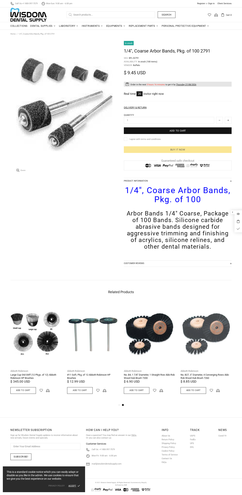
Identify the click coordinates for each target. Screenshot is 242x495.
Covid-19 (222, 436)
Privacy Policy (168, 447)
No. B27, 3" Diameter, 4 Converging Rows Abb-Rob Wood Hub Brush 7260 (205, 376)
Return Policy (168, 439)
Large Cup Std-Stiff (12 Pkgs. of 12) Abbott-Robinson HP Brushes (33, 376)
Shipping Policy (169, 443)
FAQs (133, 435)
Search (166, 14)
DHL (192, 447)
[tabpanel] (149, 352)
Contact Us (167, 458)
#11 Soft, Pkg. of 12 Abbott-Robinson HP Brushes (88, 376)
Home (13, 34)
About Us (166, 436)
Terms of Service (170, 454)
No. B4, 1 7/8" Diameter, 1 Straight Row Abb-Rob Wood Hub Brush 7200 (149, 376)
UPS (192, 443)
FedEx (192, 439)
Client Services (224, 3)
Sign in (211, 3)
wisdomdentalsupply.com (28, 15)
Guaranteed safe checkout (177, 160)
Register (201, 3)
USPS (192, 436)
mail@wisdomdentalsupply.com (107, 464)
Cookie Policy (168, 451)
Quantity (129, 115)
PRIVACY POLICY (56, 486)
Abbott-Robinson (19, 371)
